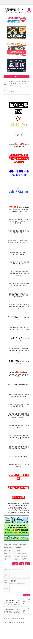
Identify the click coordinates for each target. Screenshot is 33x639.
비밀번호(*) (5, 575)
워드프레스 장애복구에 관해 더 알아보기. (14, 622)
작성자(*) (5, 570)
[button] (11, 91)
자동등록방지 (5, 581)
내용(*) (6, 588)
